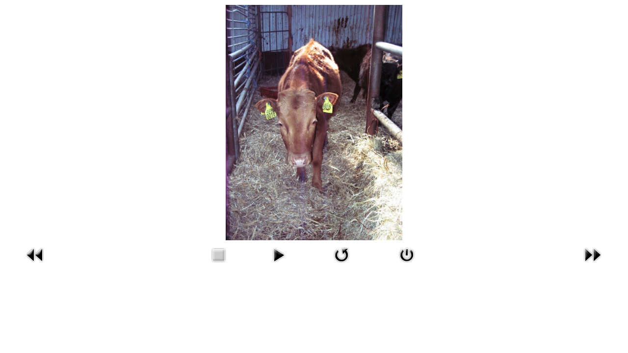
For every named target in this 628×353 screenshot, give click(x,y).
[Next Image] (592, 264)
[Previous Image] (35, 264)
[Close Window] (406, 264)
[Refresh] (341, 264)
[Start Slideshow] (278, 264)
